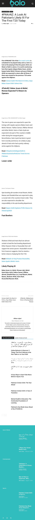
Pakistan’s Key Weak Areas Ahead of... (25, 507)
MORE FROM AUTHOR (21, 338)
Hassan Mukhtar (23, 438)
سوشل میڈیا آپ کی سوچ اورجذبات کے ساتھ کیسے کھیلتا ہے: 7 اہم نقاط (22, 360)
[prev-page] (3, 415)
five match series (24, 60)
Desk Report (21, 496)
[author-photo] (17, 316)
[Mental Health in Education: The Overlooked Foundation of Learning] (6, 401)
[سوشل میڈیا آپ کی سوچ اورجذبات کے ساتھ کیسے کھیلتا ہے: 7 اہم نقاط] (6, 360)
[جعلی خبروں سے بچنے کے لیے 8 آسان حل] (6, 368)
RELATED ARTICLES (8, 338)
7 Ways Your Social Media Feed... (24, 448)
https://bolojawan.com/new (17, 320)
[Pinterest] (11, 27)
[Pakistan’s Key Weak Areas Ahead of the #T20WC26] (6, 409)
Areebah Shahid (22, 469)
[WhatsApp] (15, 27)
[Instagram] (7, 518)
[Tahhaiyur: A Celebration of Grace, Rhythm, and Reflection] (10, 468)
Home (3, 9)
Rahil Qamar (22, 480)
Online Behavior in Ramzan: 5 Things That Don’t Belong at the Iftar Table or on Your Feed (21, 352)
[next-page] (5, 415)
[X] (7, 27)
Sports (11, 11)
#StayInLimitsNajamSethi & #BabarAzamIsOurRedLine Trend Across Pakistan (15, 153)
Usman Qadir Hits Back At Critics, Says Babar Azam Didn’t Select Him (9, 300)
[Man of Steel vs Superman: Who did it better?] (10, 481)
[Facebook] (3, 27)
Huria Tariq (21, 451)
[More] (19, 27)
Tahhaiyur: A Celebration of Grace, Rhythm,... (25, 465)
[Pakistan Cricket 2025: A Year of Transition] (6, 393)
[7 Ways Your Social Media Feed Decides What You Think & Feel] (10, 452)
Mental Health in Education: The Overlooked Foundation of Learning (21, 401)
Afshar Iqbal (6, 23)
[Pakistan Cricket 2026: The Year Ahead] (6, 385)
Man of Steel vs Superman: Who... (24, 477)
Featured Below (10, 9)
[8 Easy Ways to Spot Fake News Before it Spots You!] (6, 377)
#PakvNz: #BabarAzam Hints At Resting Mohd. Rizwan (26, 300)
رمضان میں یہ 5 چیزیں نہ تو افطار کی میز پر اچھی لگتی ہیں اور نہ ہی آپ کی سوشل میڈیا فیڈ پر (21, 344)
